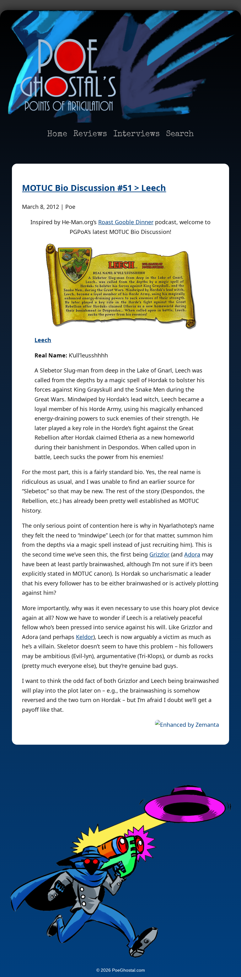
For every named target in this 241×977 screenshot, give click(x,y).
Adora (192, 554)
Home (57, 134)
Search (180, 134)
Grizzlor (159, 554)
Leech (43, 340)
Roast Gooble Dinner (125, 222)
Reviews (90, 134)
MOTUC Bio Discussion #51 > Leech (94, 187)
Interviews (136, 134)
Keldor (84, 637)
